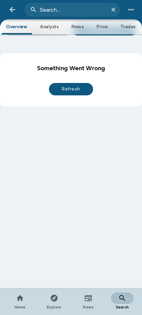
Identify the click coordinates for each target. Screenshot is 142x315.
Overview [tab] (16, 26)
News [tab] (77, 26)
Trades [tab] (128, 26)
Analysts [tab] (49, 26)
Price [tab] (102, 26)
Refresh (71, 89)
